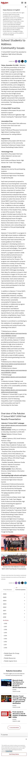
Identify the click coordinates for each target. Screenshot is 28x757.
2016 (5, 629)
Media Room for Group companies (12, 654)
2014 (5, 635)
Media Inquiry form (11, 661)
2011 (5, 644)
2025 (4, 597)
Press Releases (7, 589)
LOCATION (5, 734)
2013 (5, 638)
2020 (4, 614)
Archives (6, 620)
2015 (5, 632)
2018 (5, 623)
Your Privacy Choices (14, 754)
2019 (4, 617)
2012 (5, 641)
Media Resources (10, 658)
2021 (4, 610)
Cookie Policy (9, 751)
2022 (4, 607)
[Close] (25, 7)
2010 (5, 647)
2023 (4, 604)
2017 (5, 626)
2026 (4, 594)
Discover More (14, 727)
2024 (4, 600)
